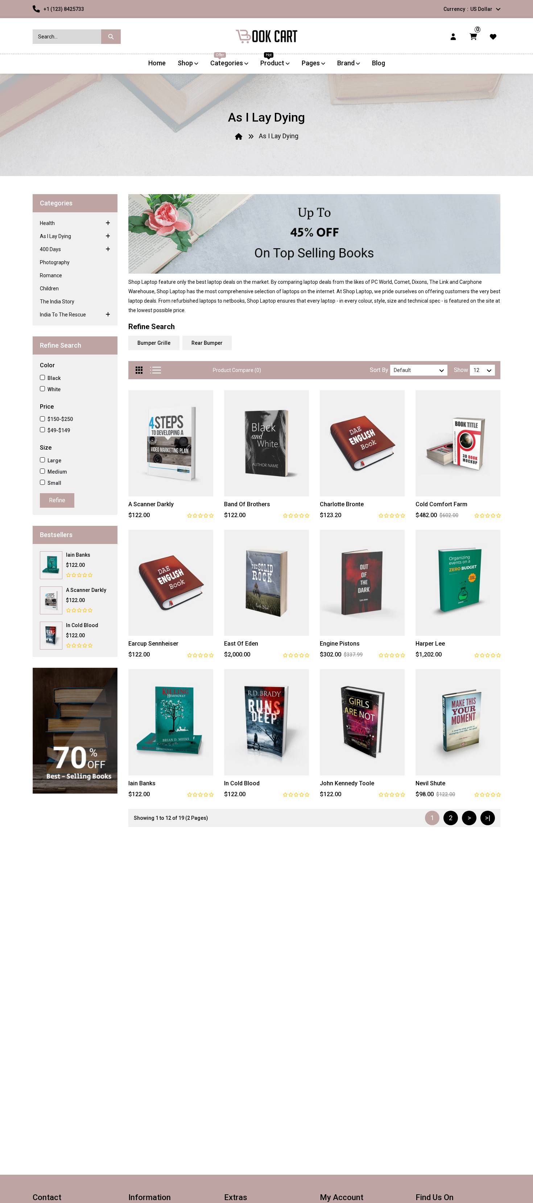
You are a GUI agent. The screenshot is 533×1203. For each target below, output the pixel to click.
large (54, 460)
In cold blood (82, 625)
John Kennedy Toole (347, 783)
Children (49, 288)
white (54, 389)
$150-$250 (60, 419)
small (54, 483)
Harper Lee (430, 643)
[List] (155, 370)
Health (47, 223)
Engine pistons (340, 643)
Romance (51, 275)
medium (57, 472)
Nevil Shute (430, 783)
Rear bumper (207, 343)
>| (487, 818)
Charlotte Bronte (342, 504)
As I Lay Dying (278, 136)
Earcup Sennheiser (153, 643)
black (54, 378)
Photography (55, 262)
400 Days (50, 249)
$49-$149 (58, 430)
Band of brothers (247, 504)
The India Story (57, 301)
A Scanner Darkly (86, 590)
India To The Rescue (63, 315)
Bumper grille (153, 343)
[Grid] (139, 370)
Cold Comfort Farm (441, 504)
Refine (57, 500)
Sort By (379, 370)
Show (461, 370)
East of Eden (241, 643)
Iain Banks (78, 555)
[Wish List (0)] (493, 36)
